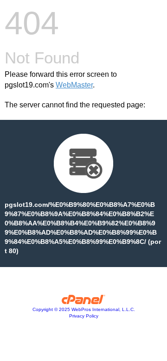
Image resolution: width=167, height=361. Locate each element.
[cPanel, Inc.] (84, 301)
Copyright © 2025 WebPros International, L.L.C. (83, 309)
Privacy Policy (83, 315)
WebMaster (74, 85)
